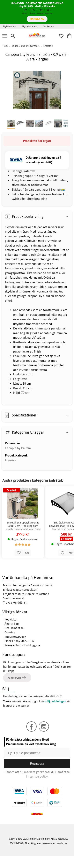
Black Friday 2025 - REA (19, 641)
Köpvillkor (11, 619)
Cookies (10, 632)
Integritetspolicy (15, 636)
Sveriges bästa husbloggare (22, 645)
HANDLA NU (37, 18)
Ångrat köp (12, 624)
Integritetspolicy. (37, 776)
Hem (5, 45)
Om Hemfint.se (14, 628)
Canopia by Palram (18, 448)
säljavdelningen (55, 701)
